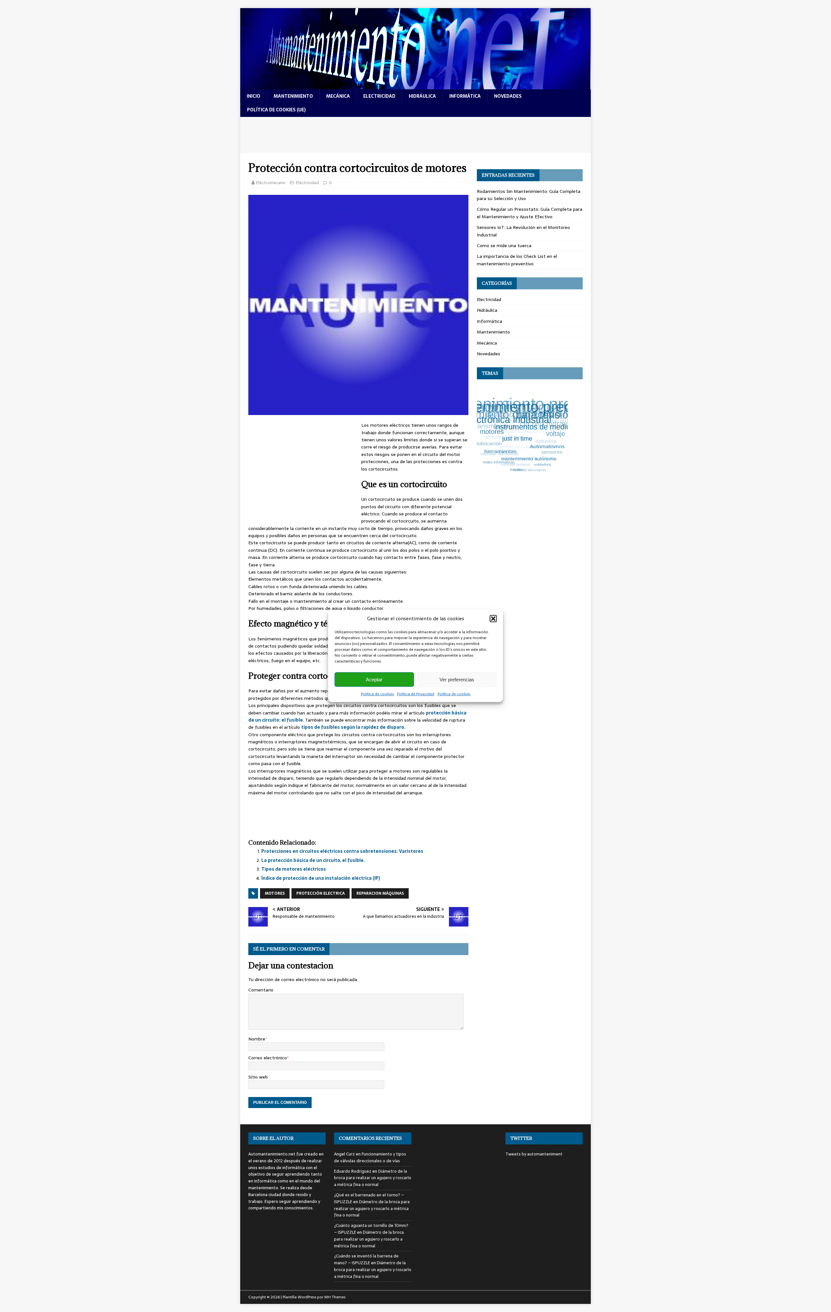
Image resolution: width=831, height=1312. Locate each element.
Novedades (488, 353)
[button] (493, 618)
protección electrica (320, 893)
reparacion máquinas (380, 893)
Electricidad (307, 182)
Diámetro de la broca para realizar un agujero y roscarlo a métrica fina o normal (372, 1178)
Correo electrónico (267, 1057)
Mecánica (487, 343)
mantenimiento (293, 96)
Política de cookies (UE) (276, 109)
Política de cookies (377, 694)
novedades (508, 96)
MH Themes (334, 1297)
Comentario (260, 989)
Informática (489, 321)
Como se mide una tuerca (504, 245)
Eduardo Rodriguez (352, 1171)
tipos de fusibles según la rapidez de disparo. (353, 727)
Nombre (256, 1038)
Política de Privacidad (415, 694)
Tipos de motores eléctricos (293, 869)
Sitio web (258, 1076)
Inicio (253, 96)
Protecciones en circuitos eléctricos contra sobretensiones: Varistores (342, 851)
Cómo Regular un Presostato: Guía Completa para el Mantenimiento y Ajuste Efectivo (529, 213)
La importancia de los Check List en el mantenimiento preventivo (517, 260)
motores (275, 893)
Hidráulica (487, 310)
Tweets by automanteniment (534, 1154)
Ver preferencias (457, 679)
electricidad (379, 96)
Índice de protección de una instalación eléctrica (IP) (320, 878)
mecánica (338, 96)
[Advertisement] (415, 135)
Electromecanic (271, 182)
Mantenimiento (493, 331)
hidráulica (422, 96)
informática (465, 96)
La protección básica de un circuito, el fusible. (313, 860)
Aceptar (374, 679)
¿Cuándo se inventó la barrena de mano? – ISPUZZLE (366, 1259)
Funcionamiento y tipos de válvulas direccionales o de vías (370, 1157)
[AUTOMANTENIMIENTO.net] (415, 85)
